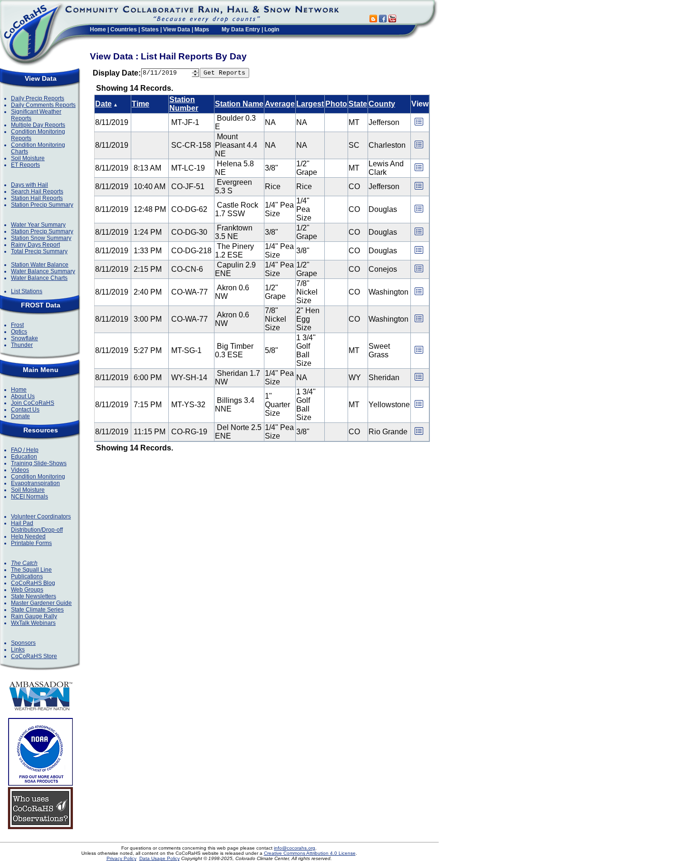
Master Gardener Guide (41, 603)
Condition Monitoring (38, 476)
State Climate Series (37, 609)
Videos (20, 470)
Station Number (183, 104)
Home (98, 29)
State (358, 104)
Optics (19, 331)
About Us (23, 396)
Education (24, 456)
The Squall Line (31, 569)
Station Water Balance (39, 264)
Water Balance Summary (43, 271)
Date (103, 104)
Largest (310, 104)
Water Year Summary (38, 224)
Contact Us (25, 409)
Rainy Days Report (35, 244)
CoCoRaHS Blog (33, 583)
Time (140, 104)
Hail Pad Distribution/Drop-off (37, 526)
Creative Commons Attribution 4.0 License (310, 853)
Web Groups (27, 589)
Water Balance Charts (39, 278)
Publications (27, 576)
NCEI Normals (29, 496)
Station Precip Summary (42, 204)
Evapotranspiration (35, 483)
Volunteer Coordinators (41, 516)
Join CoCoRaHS (32, 403)
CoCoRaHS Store (34, 656)
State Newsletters (33, 596)
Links (18, 649)
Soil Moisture (28, 158)
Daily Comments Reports (43, 105)
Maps (201, 29)
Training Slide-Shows (39, 463)
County (382, 104)
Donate (20, 416)
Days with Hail (29, 185)
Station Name (239, 104)
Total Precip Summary (39, 251)
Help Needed (28, 536)
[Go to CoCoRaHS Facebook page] (383, 20)
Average (280, 104)
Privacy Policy (121, 858)
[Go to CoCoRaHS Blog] (373, 20)
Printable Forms (31, 543)
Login (271, 29)
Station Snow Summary (41, 238)
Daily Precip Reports (37, 98)
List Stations (26, 291)
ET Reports (25, 165)
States (150, 29)
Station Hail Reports (37, 198)
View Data (176, 29)
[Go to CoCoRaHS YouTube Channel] (392, 20)
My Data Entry (241, 29)
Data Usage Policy (159, 858)
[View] (419, 125)
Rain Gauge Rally (34, 616)
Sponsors (23, 643)
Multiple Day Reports (38, 125)
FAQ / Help (25, 450)
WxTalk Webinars (33, 623)
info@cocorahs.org (294, 848)
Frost (17, 325)
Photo (336, 104)
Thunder (22, 345)
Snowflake (24, 338)
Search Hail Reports (37, 191)
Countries (123, 29)
